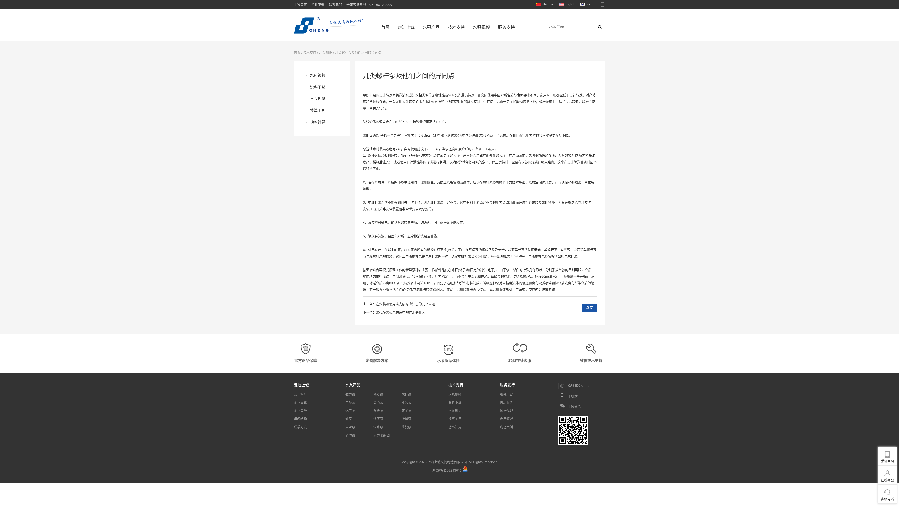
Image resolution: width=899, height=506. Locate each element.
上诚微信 (574, 407)
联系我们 (335, 5)
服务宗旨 (506, 394)
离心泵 (378, 402)
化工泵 (350, 411)
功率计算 (317, 122)
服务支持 (506, 27)
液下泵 (378, 419)
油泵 (348, 419)
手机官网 (887, 461)
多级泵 (378, 411)
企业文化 (300, 402)
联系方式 (300, 427)
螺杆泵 (544, 102)
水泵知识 (325, 52)
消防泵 (350, 435)
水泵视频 (481, 27)
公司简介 (300, 394)
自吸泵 (350, 402)
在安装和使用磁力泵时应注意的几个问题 (405, 304)
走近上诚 (301, 385)
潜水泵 (378, 427)
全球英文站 (576, 386)
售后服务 (506, 402)
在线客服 (887, 480)
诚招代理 (506, 411)
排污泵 (406, 402)
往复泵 (406, 427)
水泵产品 (431, 27)
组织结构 (300, 419)
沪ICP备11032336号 (446, 470)
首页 (385, 27)
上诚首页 (300, 5)
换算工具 (317, 110)
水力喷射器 (381, 435)
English (569, 4)
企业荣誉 (300, 411)
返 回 (589, 308)
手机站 (573, 396)
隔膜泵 (378, 394)
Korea (590, 4)
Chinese (548, 4)
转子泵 (406, 411)
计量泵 (406, 419)
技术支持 (456, 27)
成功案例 (506, 427)
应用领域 (506, 419)
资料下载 (317, 5)
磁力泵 (350, 394)
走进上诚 (406, 27)
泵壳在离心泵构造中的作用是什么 (400, 312)
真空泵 (350, 427)
